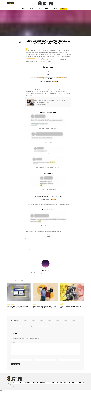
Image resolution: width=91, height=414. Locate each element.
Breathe (63, 8)
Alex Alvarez (45, 270)
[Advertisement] (45, 401)
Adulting (31, 8)
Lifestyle (46, 8)
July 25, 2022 (55, 81)
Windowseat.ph (62, 382)
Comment (13, 342)
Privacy (35, 382)
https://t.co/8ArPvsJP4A (61, 77)
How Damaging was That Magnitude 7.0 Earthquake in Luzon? (32, 326)
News (23, 8)
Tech (12, 303)
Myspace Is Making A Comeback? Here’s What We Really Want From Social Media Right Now (18, 307)
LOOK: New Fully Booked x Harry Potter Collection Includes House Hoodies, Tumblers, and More (44, 307)
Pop (39, 8)
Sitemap (20, 382)
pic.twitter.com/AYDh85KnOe (56, 196)
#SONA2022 (41, 77)
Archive (42, 382)
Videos (55, 8)
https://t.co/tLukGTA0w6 (44, 196)
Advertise (28, 382)
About (14, 382)
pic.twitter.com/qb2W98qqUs (48, 78)
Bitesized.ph (51, 382)
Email (36, 358)
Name (12, 358)
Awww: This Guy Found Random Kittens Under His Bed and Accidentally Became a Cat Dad (45, 102)
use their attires (31, 58)
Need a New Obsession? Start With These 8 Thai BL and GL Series (72, 307)
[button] (44, 312)
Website (60, 358)
